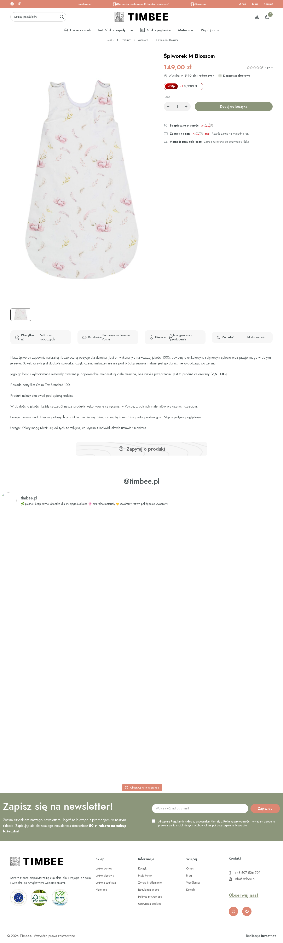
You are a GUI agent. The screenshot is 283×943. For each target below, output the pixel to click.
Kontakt (268, 4)
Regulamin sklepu (182, 821)
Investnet (268, 935)
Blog (255, 4)
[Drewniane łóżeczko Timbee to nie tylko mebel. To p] (27, 604)
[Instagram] (19, 4)
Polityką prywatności (236, 821)
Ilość (167, 97)
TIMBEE (109, 40)
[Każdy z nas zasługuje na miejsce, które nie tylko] (141, 612)
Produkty (126, 40)
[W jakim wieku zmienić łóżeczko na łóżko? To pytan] (198, 647)
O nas (242, 4)
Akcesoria (143, 40)
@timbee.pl (142, 481)
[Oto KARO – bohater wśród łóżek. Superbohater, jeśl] (255, 612)
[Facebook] (12, 4)
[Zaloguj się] (257, 16)
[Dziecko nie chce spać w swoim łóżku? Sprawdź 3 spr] (84, 647)
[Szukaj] (61, 17)
